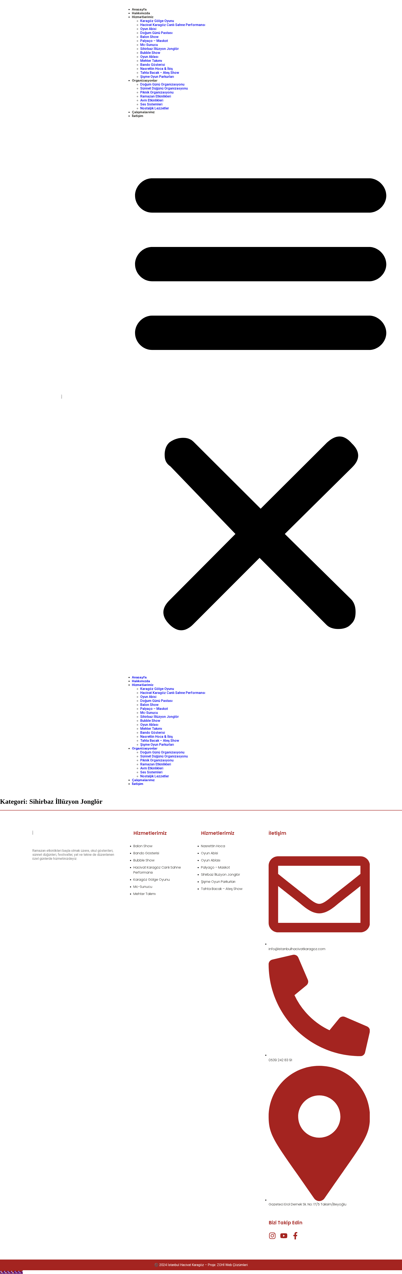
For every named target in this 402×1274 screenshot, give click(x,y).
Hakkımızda (141, 13)
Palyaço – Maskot (154, 41)
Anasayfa (139, 9)
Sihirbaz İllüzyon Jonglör (159, 49)
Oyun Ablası (149, 57)
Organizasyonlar (144, 80)
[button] (261, 396)
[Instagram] (272, 1235)
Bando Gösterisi (152, 65)
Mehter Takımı (151, 61)
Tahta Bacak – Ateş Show (159, 73)
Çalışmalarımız (143, 112)
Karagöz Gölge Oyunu (157, 21)
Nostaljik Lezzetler (154, 108)
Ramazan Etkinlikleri (155, 96)
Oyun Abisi (148, 29)
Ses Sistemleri (151, 104)
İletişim (137, 116)
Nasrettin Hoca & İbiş (156, 69)
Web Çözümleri (236, 1265)
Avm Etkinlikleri (151, 100)
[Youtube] (283, 1235)
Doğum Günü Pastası (156, 33)
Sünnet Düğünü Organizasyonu (164, 88)
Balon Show (149, 37)
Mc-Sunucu (149, 45)
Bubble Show (150, 53)
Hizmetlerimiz (142, 17)
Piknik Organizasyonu (157, 92)
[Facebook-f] (295, 1235)
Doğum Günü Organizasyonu (162, 84)
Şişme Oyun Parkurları (157, 77)
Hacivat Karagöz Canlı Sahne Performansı (172, 25)
